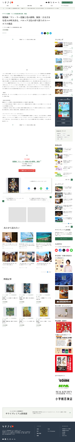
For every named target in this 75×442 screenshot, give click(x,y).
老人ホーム (66, 137)
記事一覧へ (67, 179)
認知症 (68, 135)
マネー (64, 135)
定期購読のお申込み (65, 430)
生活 (52, 5)
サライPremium (51, 431)
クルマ (64, 133)
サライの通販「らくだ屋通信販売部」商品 (12, 8)
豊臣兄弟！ (59, 133)
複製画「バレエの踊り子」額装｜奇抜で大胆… (9, 298)
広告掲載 (63, 432)
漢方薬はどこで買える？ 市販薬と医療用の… (68, 161)
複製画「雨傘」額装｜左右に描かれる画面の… (26, 298)
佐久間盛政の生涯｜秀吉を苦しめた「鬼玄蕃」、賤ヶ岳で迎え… (67, 67)
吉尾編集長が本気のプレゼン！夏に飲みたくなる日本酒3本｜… (67, 52)
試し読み (63, 119)
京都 (58, 138)
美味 (7, 5)
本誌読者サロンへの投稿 (66, 428)
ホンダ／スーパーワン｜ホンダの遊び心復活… (67, 149)
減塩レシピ (59, 135)
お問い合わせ (64, 435)
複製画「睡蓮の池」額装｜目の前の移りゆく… (9, 322)
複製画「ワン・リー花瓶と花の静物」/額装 (26, 161)
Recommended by (44, 271)
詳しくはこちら (64, 238)
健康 (41, 5)
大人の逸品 (5, 29)
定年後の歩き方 (60, 137)
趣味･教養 (29, 5)
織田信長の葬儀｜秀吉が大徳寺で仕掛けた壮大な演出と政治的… (67, 91)
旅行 (18, 5)
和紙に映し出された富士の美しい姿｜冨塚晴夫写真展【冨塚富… (67, 44)
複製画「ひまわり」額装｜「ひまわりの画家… (43, 322)
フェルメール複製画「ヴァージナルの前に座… (43, 298)
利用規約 (63, 433)
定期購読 (63, 123)
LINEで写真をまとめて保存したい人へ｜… (67, 174)
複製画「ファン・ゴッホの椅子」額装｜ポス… (26, 322)
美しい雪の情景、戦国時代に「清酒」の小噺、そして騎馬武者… (67, 75)
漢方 (61, 138)
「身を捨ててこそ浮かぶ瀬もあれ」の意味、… (67, 167)
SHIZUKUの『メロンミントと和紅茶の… (67, 155)
